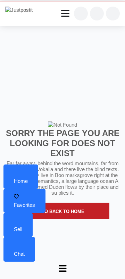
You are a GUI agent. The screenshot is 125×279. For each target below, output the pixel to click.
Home (21, 181)
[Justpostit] (21, 10)
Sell (18, 229)
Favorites (24, 205)
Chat (19, 254)
